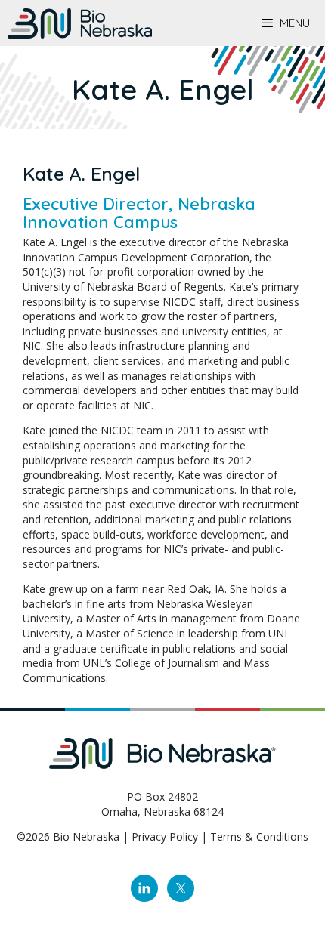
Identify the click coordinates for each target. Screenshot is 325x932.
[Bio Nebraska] (80, 23)
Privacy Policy (165, 836)
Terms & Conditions (259, 836)
